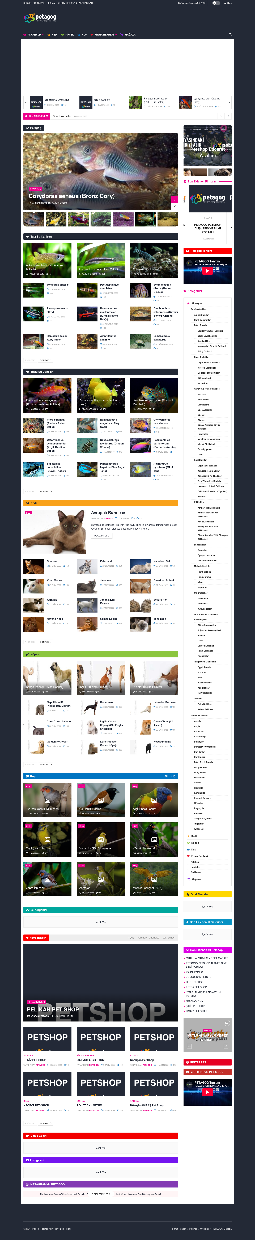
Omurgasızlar (200, 592)
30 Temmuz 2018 (163, 320)
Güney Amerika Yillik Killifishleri (208, 528)
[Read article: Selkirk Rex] (140, 605)
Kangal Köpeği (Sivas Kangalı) (44, 686)
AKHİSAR (135, 1101)
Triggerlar (199, 823)
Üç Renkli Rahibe (90, 808)
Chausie (52, 561)
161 (103, 273)
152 (119, 106)
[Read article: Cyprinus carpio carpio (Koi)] (100, 171)
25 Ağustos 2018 (104, 106)
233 (46, 813)
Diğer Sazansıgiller (207, 625)
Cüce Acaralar (205, 409)
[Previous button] (25, 102)
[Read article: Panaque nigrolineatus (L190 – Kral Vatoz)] (36, 102)
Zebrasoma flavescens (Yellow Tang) (98, 402)
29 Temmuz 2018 (57, 344)
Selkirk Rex (160, 599)
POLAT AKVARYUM (89, 1105)
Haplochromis (204, 576)
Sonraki (45, 360)
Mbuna (201, 582)
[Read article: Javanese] (87, 586)
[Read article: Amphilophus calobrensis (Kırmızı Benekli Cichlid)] (140, 314)
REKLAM (51, 2)
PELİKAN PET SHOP (53, 1009)
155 (68, 106)
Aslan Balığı (200, 736)
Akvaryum (34, 34)
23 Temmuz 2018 (57, 289)
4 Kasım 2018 (34, 409)
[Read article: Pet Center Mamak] (135, 102)
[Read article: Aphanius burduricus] (154, 260)
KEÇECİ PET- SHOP (36, 1105)
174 (153, 813)
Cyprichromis (204, 667)
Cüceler (201, 414)
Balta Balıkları (204, 704)
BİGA (26, 1101)
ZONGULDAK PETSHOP (199, 977)
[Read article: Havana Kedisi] (33, 624)
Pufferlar (198, 813)
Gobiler (197, 782)
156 (51, 320)
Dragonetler (200, 772)
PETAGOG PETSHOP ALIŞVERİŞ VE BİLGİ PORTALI (206, 964)
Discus (201, 420)
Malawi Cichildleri (202, 566)
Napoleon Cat (162, 561)
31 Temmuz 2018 (110, 323)
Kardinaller (199, 792)
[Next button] (229, 102)
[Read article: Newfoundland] (140, 747)
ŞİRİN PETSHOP (195, 1006)
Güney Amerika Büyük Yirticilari (209, 426)
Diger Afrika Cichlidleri (209, 362)
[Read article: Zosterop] (101, 879)
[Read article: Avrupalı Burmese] (54, 532)
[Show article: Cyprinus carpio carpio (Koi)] (33, 219)
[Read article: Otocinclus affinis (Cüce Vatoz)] (101, 260)
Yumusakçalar (205, 608)
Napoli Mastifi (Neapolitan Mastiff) (59, 704)
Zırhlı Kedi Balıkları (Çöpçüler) (212, 491)
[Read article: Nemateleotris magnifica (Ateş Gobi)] (87, 425)
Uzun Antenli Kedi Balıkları (211, 486)
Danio (200, 640)
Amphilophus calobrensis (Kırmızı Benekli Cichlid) (166, 311)
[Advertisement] (127, 70)
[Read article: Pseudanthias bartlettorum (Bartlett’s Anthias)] (140, 445)
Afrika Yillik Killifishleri (209, 507)
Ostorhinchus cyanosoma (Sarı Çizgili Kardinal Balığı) (57, 445)
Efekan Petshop (207, 225)
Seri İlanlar (169, 937)
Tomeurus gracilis (58, 284)
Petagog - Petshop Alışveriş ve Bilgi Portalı (51, 1228)
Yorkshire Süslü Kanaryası (95, 848)
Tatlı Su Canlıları (198, 309)
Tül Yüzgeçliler (205, 692)
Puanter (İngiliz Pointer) (147, 686)
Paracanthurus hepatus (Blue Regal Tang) (112, 467)
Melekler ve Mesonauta (209, 438)
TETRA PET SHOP (196, 987)
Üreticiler (154, 937)
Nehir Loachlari (205, 650)
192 (99, 853)
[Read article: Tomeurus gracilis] (33, 290)
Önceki (31, 360)
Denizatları (199, 756)
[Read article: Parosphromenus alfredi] (33, 314)
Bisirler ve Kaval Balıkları (210, 330)
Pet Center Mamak (154, 100)
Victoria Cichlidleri (207, 367)
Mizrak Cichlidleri (206, 444)
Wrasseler (199, 828)
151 (50, 273)
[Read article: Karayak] (33, 605)
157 (140, 518)
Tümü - (131, 937)
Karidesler (203, 598)
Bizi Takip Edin (102, 1194)
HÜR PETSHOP (194, 982)
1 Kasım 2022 (152, 104)
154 (157, 300)
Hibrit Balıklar (204, 571)
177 (153, 853)
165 (120, 749)
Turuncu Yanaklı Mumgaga (66, 116)
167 (67, 710)
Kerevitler (202, 603)
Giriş (229, 2)
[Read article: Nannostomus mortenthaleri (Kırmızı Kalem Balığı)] (87, 314)
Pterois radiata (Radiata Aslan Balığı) (56, 423)
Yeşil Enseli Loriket (144, 808)
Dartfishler (199, 751)
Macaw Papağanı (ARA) (147, 887)
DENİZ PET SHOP (34, 1060)
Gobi (200, 677)
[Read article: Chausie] (33, 566)
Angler (197, 726)
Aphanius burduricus (145, 269)
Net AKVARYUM (194, 1000)
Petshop (142, 937)
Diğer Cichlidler (201, 357)
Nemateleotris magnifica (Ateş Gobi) (109, 423)
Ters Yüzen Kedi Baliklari (210, 481)
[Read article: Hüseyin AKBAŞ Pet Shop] (154, 1084)
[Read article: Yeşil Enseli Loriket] (154, 800)
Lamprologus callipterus (162, 337)
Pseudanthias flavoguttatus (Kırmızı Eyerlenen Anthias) (43, 402)
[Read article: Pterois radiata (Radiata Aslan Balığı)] (33, 425)
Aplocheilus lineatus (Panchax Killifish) (44, 267)
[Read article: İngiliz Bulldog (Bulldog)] (101, 678)
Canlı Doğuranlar (202, 319)
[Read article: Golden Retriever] (33, 747)
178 (173, 565)
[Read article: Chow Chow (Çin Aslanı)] (140, 727)
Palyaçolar (199, 808)
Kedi (54, 34)
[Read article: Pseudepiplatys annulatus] (87, 290)
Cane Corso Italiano (59, 721)
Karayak (52, 599)
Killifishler (199, 502)
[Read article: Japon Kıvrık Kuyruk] (87, 605)
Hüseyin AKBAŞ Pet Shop (147, 1105)
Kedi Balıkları (200, 459)
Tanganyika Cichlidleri (205, 661)
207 (46, 892)
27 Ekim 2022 (123, 518)
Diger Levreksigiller (207, 335)
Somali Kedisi (108, 619)
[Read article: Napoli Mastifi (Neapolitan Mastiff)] (33, 707)
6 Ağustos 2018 (36, 273)
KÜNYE (27, 2)
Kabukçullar (204, 687)
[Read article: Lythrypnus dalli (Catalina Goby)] (85, 102)
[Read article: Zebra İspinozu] (47, 879)
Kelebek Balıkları (202, 798)
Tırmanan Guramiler (207, 560)
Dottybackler (200, 767)
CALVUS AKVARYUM (90, 1060)
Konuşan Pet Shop (142, 1060)
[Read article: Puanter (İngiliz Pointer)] (154, 678)
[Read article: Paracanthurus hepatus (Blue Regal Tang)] (87, 469)
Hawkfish (198, 787)
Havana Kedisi (55, 619)
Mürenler (198, 803)
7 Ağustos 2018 (54, 106)
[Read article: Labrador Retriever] (140, 707)
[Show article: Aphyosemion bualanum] (168, 219)
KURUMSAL (39, 2)
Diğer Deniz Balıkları (204, 762)
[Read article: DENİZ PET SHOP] (47, 1039)
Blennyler (199, 741)
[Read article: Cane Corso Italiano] (33, 727)
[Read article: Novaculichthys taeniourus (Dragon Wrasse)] (87, 445)
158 (67, 565)
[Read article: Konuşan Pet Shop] (154, 1039)
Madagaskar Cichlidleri (209, 372)
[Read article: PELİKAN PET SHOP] (100, 982)
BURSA (81, 1101)
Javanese (105, 580)
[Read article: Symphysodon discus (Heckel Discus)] (140, 290)
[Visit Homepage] (39, 18)
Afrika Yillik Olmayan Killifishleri (208, 514)
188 (46, 853)
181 (46, 691)
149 (104, 348)
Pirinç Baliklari (205, 351)
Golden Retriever (57, 741)
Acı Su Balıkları (201, 314)
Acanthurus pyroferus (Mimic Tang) (164, 467)
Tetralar (198, 698)
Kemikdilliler (204, 341)
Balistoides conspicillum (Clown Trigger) (56, 467)
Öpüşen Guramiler (207, 555)
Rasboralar (203, 655)
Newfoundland (162, 741)
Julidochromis (205, 682)
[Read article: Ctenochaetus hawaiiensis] (140, 425)
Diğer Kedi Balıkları (207, 465)
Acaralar (202, 394)
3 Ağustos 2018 (57, 316)
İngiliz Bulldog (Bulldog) (93, 686)
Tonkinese (160, 619)
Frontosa (202, 672)
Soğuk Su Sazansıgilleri (209, 630)
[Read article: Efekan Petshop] (208, 198)
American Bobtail (164, 580)
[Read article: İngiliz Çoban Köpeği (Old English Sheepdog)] (87, 727)
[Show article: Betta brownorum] (56, 219)
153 (67, 585)
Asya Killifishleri (206, 521)
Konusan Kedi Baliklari (209, 470)
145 (157, 348)
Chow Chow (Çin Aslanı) (164, 723)
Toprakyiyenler (205, 449)
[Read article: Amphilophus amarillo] (87, 341)
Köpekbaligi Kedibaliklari (210, 475)
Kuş (84, 34)
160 (104, 327)
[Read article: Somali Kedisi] (87, 624)
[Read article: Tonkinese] (140, 624)
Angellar (198, 721)
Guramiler (202, 550)
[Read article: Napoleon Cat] (140, 566)
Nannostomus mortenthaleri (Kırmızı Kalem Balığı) (109, 313)
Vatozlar (202, 496)
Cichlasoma (203, 404)
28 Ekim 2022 (34, 691)
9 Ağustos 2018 (163, 296)
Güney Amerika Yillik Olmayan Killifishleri (213, 537)
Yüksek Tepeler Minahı (147, 848)
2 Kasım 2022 (34, 813)
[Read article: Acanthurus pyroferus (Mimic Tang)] (140, 469)
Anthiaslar (199, 731)
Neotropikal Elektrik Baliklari (212, 346)
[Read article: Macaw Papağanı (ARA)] (154, 879)
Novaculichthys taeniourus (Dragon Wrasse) (112, 443)
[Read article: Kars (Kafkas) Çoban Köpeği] (87, 747)
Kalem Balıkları (205, 709)
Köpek (69, 34)
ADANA (134, 1055)
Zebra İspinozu (35, 887)
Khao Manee (54, 580)
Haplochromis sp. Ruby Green (57, 337)
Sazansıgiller (200, 619)
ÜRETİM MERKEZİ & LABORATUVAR (75, 2)
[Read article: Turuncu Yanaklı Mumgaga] (47, 800)
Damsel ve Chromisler (205, 746)
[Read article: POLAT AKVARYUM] (101, 1084)
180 (99, 892)
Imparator (202, 587)
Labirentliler (200, 544)
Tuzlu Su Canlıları (199, 715)
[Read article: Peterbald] (87, 566)
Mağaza (130, 34)
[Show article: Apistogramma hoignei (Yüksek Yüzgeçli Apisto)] (123, 219)
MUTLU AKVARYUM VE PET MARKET (127, 116)
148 (51, 293)
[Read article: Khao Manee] (33, 586)
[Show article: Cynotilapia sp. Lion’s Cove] (145, 219)
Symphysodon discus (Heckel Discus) (162, 288)
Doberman (106, 702)
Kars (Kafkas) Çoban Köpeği (108, 743)
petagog (46, 203)
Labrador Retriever (165, 702)
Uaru (200, 454)
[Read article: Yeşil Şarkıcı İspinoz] (47, 839)
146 (164, 104)
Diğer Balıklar (201, 325)
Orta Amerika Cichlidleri (206, 614)
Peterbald (106, 561)
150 (156, 273)
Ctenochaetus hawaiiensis (162, 421)
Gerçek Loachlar (206, 645)
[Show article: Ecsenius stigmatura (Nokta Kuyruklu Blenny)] (101, 219)
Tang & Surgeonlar (203, 818)
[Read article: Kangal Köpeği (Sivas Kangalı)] (47, 678)
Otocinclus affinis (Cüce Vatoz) (98, 269)
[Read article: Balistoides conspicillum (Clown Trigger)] (33, 469)
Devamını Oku (103, 535)
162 (120, 607)
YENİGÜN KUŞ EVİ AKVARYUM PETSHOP (203, 993)
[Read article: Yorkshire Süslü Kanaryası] (101, 839)
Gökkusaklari (204, 377)
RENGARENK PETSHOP (207, 100)
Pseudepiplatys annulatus (109, 286)
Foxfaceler (199, 777)
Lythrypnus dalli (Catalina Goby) (107, 100)
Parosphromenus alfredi (57, 310)
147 (214, 104)
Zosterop (84, 887)
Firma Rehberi (104, 34)
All (167, 776)
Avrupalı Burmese (108, 512)
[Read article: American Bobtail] (140, 586)
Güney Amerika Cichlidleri (207, 388)
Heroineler (203, 433)
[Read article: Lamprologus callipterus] (140, 341)
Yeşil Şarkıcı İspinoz (38, 848)
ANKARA (28, 1055)
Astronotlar (203, 399)
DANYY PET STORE (197, 1011)
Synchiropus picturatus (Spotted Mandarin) (152, 402)
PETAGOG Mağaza (222, 1228)
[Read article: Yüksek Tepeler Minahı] (154, 839)
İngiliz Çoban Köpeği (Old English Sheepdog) (112, 725)
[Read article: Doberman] (87, 707)
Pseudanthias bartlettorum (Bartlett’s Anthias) (165, 443)
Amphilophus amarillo (108, 337)
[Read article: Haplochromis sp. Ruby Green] (33, 341)
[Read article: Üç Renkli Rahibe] (101, 800)
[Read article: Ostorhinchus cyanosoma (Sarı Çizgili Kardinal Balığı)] (33, 445)
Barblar (201, 635)
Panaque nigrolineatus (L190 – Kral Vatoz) (56, 100)
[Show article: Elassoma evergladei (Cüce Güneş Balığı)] (78, 219)
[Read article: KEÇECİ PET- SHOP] (47, 1084)
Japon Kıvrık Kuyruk (107, 601)
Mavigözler (203, 383)
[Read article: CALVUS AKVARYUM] (101, 1039)
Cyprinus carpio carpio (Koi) (66, 195)
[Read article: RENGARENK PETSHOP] (185, 102)
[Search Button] (230, 34)
